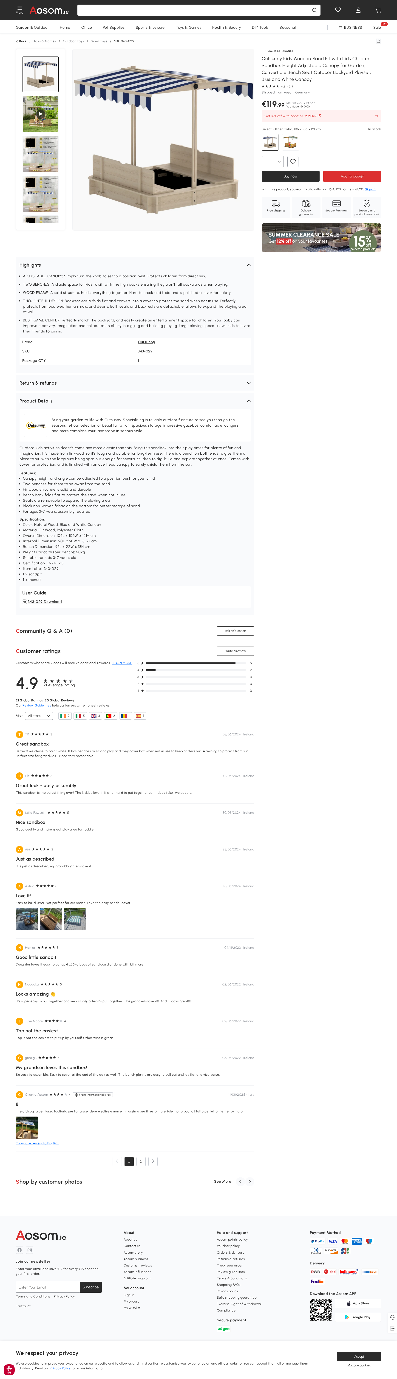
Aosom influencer (137, 1272)
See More (222, 1181)
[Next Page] (153, 1161)
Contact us (132, 1246)
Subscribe (90, 1287)
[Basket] (378, 10)
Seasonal (288, 27)
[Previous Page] (117, 1161)
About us (130, 1239)
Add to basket (352, 176)
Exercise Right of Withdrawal (239, 1304)
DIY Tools (260, 27)
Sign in (129, 1295)
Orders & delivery (230, 1253)
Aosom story (133, 1253)
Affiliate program (137, 1278)
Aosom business (136, 1259)
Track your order (230, 1265)
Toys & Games (188, 27)
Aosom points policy (232, 1239)
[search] (314, 10)
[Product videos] (40, 114)
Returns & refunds (231, 1259)
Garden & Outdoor (32, 27)
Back (23, 41)
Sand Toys (99, 41)
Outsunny (146, 342)
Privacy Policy (64, 1296)
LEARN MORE (122, 663)
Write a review (235, 651)
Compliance (226, 1310)
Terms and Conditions (33, 1296)
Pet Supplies (114, 27)
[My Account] (358, 10)
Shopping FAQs (229, 1285)
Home (65, 27)
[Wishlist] (338, 10)
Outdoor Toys (73, 41)
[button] (135, 265)
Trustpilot (23, 1306)
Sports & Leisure (150, 27)
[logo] (49, 10)
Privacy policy (227, 1291)
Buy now (291, 176)
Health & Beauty (226, 27)
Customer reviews (138, 1265)
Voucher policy (228, 1246)
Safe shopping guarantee (237, 1298)
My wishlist (132, 1308)
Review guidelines (231, 1272)
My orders (131, 1301)
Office (86, 27)
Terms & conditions (232, 1278)
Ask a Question (235, 631)
